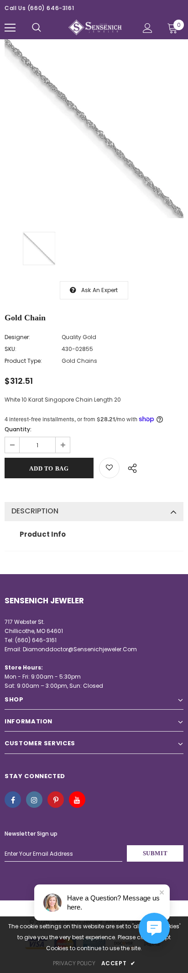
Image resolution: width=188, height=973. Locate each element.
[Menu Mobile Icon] (10, 27)
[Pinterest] (55, 799)
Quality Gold (79, 337)
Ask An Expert (99, 290)
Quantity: (18, 429)
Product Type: (23, 361)
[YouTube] (77, 799)
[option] (94, 128)
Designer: (17, 337)
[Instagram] (34, 799)
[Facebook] (13, 799)
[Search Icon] (36, 27)
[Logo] (95, 28)
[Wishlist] (109, 468)
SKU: (10, 349)
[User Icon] (147, 28)
